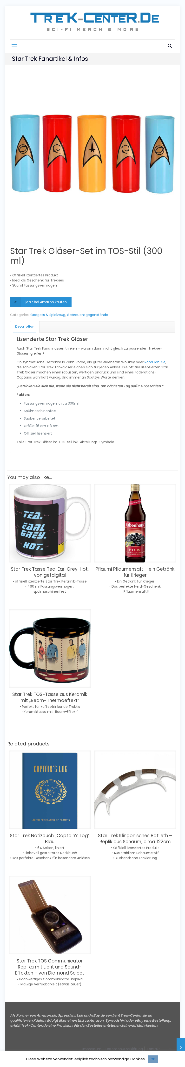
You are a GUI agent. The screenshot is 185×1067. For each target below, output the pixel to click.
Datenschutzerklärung (124, 1048)
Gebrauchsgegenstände (87, 314)
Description (24, 326)
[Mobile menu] (14, 46)
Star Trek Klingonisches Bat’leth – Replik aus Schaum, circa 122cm (135, 838)
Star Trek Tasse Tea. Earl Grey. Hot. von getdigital (50, 572)
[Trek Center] (92, 22)
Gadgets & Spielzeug (47, 314)
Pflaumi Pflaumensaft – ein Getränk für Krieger (135, 572)
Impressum (91, 1048)
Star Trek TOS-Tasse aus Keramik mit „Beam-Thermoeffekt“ (49, 697)
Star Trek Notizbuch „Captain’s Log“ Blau (50, 838)
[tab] (25, 326)
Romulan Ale (155, 362)
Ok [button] (153, 1059)
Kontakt (153, 1048)
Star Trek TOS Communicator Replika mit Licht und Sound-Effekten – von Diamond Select (49, 967)
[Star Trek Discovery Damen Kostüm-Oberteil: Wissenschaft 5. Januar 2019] (181, 1047)
